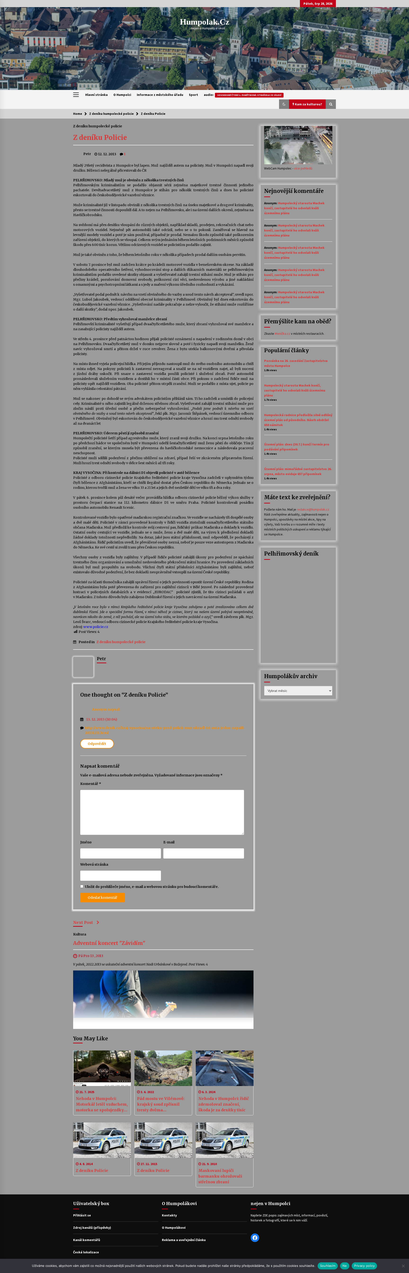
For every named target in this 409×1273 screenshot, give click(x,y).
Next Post (83, 922)
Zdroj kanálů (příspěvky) (92, 1227)
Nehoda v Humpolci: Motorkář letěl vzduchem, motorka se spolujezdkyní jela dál (102, 1104)
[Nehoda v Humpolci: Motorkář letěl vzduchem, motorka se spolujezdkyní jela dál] (102, 1068)
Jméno (86, 842)
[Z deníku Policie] (102, 1140)
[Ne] (403, 1266)
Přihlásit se (82, 1215)
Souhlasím (327, 1266)
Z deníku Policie (100, 137)
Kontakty (169, 1215)
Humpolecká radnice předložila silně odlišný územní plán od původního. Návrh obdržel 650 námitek (298, 420)
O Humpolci (122, 95)
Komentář (90, 784)
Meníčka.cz (282, 333)
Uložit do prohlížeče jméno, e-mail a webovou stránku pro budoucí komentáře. (152, 887)
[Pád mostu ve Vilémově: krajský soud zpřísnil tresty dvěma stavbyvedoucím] (163, 1068)
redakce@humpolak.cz (313, 509)
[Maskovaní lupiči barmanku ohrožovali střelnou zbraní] (224, 1140)
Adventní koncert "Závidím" (109, 943)
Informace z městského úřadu (160, 95)
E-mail (168, 842)
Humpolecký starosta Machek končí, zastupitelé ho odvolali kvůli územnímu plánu (294, 208)
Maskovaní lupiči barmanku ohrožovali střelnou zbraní (220, 1176)
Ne (344, 1266)
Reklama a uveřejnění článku (184, 1240)
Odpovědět (97, 744)
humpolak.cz (204, 22)
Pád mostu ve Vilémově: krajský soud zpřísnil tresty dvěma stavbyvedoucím (160, 1104)
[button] (284, 104)
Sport (193, 95)
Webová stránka (94, 864)
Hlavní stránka (96, 95)
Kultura (79, 934)
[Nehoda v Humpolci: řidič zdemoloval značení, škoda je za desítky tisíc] (224, 1068)
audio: (242, 95)
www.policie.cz (95, 627)
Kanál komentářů (86, 1240)
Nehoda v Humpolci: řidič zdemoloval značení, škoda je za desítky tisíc (223, 1104)
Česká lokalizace (86, 1252)
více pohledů (303, 168)
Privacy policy (364, 1266)
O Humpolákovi (174, 1227)
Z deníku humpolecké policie (97, 126)
